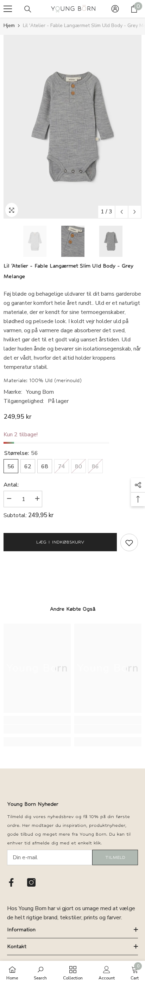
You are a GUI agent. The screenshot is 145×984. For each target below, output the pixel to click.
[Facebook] (11, 882)
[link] (37, 729)
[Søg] (28, 9)
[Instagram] (31, 882)
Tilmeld (115, 857)
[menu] (8, 9)
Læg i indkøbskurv (60, 542)
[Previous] (121, 212)
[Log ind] (115, 8)
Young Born (40, 392)
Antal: (11, 485)
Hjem (9, 25)
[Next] (134, 212)
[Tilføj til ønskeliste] (129, 542)
